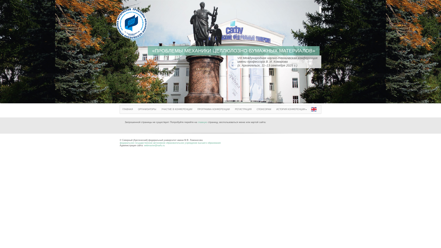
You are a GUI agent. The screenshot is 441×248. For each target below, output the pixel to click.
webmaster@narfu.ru (154, 145)
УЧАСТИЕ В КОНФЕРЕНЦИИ (176, 109)
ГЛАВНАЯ (127, 109)
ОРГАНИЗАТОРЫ (147, 109)
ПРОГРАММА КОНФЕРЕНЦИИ (213, 109)
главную (202, 122)
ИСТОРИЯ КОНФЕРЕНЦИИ (290, 109)
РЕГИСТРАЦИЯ (243, 109)
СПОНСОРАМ (264, 109)
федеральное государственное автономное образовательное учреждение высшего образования (170, 143)
